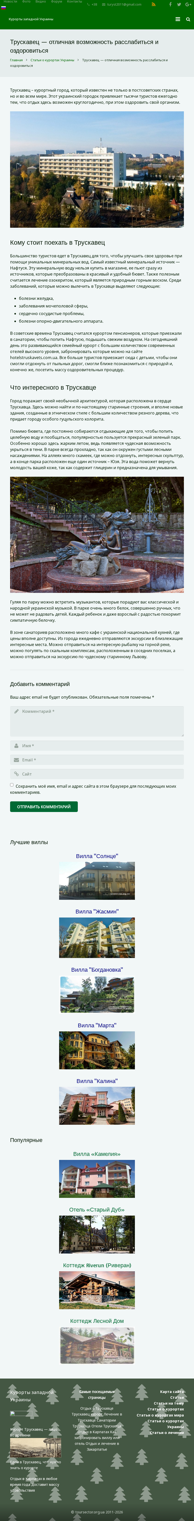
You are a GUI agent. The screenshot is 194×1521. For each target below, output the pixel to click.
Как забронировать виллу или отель (97, 1437)
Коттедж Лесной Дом (97, 1320)
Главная (16, 60)
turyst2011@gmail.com (124, 4)
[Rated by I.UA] (21, 1414)
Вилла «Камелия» (97, 1153)
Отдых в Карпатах (93, 1431)
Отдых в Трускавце (96, 1408)
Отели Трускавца (106, 1426)
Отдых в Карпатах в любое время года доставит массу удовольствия (34, 1484)
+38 (94, 4)
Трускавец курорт (88, 1414)
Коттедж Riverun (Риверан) (97, 1265)
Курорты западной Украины (31, 19)
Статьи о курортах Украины (52, 60)
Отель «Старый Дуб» (97, 1209)
